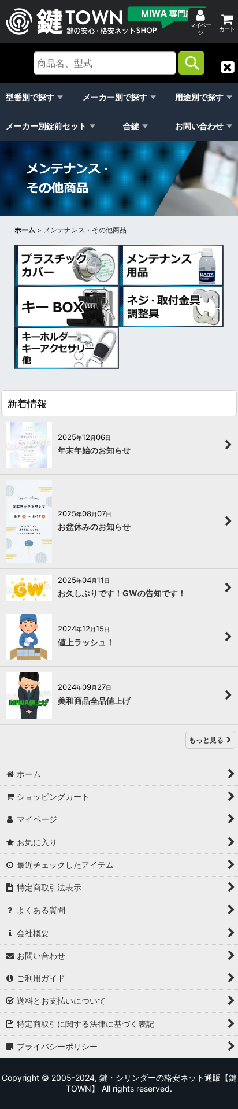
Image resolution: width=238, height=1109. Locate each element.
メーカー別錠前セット (46, 126)
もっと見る (206, 739)
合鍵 (131, 126)
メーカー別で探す (115, 97)
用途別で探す (199, 97)
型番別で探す (30, 97)
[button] (228, 67)
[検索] (191, 63)
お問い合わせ (199, 126)
